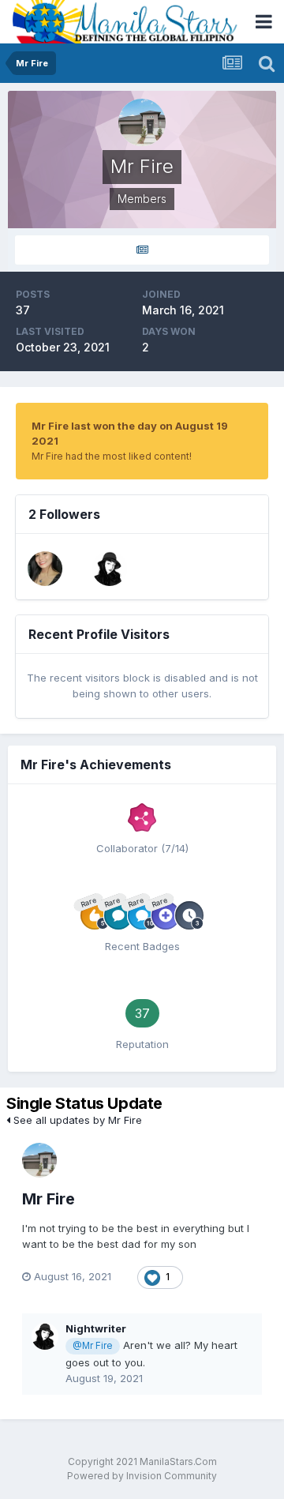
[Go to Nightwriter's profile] (109, 568)
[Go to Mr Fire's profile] (39, 1160)
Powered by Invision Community (142, 1476)
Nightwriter (95, 1328)
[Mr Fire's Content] (142, 250)
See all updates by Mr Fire (76, 1120)
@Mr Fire (92, 1345)
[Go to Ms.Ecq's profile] (45, 568)
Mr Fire (48, 1198)
